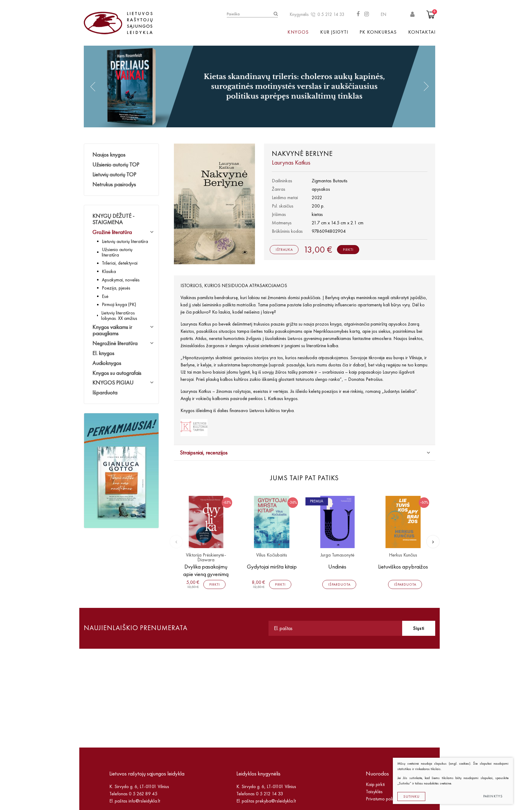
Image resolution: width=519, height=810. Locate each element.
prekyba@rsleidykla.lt (276, 801)
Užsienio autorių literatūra (117, 252)
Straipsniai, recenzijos (204, 452)
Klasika (109, 271)
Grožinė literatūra (112, 232)
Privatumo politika (383, 799)
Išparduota (105, 392)
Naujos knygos (109, 154)
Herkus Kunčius (403, 555)
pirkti (348, 249)
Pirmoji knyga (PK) (119, 304)
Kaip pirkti (375, 784)
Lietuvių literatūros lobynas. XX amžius (119, 315)
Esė (105, 296)
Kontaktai (422, 32)
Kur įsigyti (334, 32)
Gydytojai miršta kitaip (272, 566)
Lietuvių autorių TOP (114, 174)
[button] (93, 86)
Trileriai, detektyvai (120, 263)
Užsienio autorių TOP (116, 164)
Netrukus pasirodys (114, 184)
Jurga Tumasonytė (337, 555)
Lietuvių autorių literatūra (125, 241)
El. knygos (103, 353)
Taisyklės (374, 791)
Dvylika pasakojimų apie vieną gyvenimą (206, 570)
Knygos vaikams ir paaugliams (112, 330)
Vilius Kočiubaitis (271, 555)
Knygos (298, 32)
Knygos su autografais (117, 372)
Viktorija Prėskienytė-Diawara (206, 558)
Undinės (337, 566)
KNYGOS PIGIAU (113, 382)
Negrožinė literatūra (115, 343)
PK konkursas (378, 32)
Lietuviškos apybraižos (403, 566)
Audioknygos (107, 362)
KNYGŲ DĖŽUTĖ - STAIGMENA (114, 219)
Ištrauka (284, 249)
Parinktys (493, 796)
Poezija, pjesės (116, 288)
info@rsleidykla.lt (144, 801)
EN (383, 14)
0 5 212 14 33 (330, 14)
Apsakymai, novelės (121, 280)
